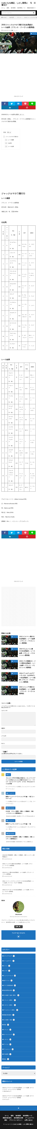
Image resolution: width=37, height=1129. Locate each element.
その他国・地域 (9, 1019)
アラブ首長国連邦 (10, 985)
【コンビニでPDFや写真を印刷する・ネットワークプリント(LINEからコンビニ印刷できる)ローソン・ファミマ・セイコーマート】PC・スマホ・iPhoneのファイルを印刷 (20, 780)
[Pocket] (25, 104)
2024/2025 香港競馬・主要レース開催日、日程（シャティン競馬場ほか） (20, 837)
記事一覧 (18, 926)
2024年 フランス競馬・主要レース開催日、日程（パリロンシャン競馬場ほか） (19, 812)
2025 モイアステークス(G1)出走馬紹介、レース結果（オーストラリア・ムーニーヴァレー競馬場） (18, 1088)
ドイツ (7, 965)
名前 (3, 728)
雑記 (9, 774)
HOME (5, 17)
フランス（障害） (9, 1000)
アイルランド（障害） (11, 1010)
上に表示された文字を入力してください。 (12, 753)
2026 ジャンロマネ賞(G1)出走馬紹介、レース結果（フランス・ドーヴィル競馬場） (17, 864)
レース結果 (9, 146)
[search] (34, 13)
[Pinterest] (27, 107)
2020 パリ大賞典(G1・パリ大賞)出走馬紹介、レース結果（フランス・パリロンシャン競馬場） (27, 664)
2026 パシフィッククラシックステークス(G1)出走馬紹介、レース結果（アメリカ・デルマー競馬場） (18, 881)
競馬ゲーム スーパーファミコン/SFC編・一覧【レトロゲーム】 (20, 797)
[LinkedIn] (9, 107)
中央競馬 (7, 1054)
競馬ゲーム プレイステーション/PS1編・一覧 (18, 824)
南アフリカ (8, 980)
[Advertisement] (18, 76)
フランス (19, 17)
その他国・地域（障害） (11, 995)
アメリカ (7, 1044)
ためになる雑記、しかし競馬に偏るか (14, 4)
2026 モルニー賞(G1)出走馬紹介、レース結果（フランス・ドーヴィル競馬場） (18, 873)
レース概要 (9, 140)
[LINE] (32, 104)
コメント (4, 710)
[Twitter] (11, 104)
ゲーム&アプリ (11, 793)
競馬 (8, 8)
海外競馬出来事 (9, 990)
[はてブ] (18, 104)
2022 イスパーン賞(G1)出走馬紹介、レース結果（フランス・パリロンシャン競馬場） (27, 640)
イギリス (7, 1039)
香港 (6, 1024)
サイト (3, 743)
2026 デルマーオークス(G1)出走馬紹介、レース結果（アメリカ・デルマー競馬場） (18, 890)
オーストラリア (9, 1034)
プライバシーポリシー (15, 1120)
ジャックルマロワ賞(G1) (11, 136)
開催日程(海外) (31, 8)
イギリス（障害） (10, 1005)
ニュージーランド (10, 975)
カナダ (7, 970)
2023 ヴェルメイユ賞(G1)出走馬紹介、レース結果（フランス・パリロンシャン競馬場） (27, 652)
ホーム (3, 8)
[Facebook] (4, 104)
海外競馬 (13, 8)
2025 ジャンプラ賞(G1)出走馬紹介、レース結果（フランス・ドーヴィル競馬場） (27, 690)
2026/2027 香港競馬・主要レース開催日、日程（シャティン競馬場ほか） (18, 855)
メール (3, 735)
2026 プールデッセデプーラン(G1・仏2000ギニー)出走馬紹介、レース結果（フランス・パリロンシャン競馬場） (27, 677)
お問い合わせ (29, 1120)
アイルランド (8, 1049)
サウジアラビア (9, 956)
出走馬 (8, 143)
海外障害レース (21, 8)
